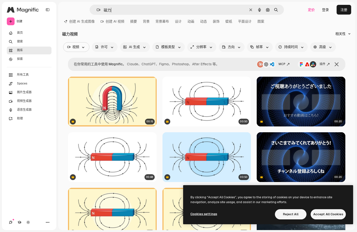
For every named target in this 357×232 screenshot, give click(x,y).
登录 (325, 10)
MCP (282, 64)
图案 (260, 21)
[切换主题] (28, 222)
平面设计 (245, 21)
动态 (203, 21)
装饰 (216, 21)
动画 (190, 21)
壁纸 (228, 21)
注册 (343, 10)
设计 (178, 21)
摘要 (133, 21)
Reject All (290, 214)
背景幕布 (162, 21)
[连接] (11, 222)
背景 (146, 21)
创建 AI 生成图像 (82, 21)
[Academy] (19, 222)
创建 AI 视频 (115, 21)
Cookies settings (203, 214)
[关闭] (337, 64)
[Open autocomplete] (96, 10)
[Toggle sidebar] (47, 10)
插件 (322, 64)
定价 (311, 10)
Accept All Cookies (328, 214)
